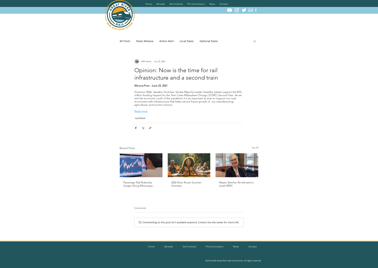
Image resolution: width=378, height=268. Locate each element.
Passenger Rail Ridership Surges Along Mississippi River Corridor (138, 184)
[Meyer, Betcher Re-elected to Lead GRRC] (237, 165)
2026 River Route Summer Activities (186, 184)
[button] (160, 3)
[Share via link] (150, 128)
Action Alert (166, 41)
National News (209, 41)
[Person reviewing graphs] (141, 165)
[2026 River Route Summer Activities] (189, 165)
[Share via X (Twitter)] (143, 128)
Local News (187, 41)
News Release (144, 41)
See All (255, 147)
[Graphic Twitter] (244, 10)
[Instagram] (237, 10)
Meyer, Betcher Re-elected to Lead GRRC (236, 184)
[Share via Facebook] (135, 128)
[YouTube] (229, 10)
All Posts (125, 41)
